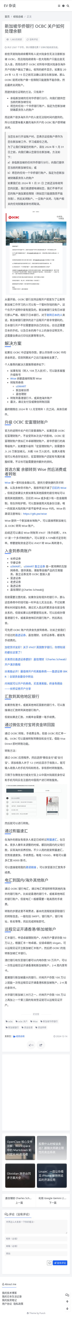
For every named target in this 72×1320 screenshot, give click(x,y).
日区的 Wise (59, 487)
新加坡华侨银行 (50, 1021)
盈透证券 (20, 635)
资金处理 (28, 1027)
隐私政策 (18, 1303)
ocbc (10, 1021)
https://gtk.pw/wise (35, 513)
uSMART (21, 386)
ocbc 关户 (22, 1021)
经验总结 (18, 16)
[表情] (49, 1262)
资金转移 (41, 1027)
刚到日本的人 (54, 315)
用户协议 (7, 1303)
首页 (7, 16)
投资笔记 (12, 1300)
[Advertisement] (36, 1092)
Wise (13, 378)
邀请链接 (31, 867)
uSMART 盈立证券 (34, 566)
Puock (42, 1313)
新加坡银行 (13, 1027)
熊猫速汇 (52, 839)
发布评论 (61, 1262)
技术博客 (12, 1292)
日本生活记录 (14, 1296)
